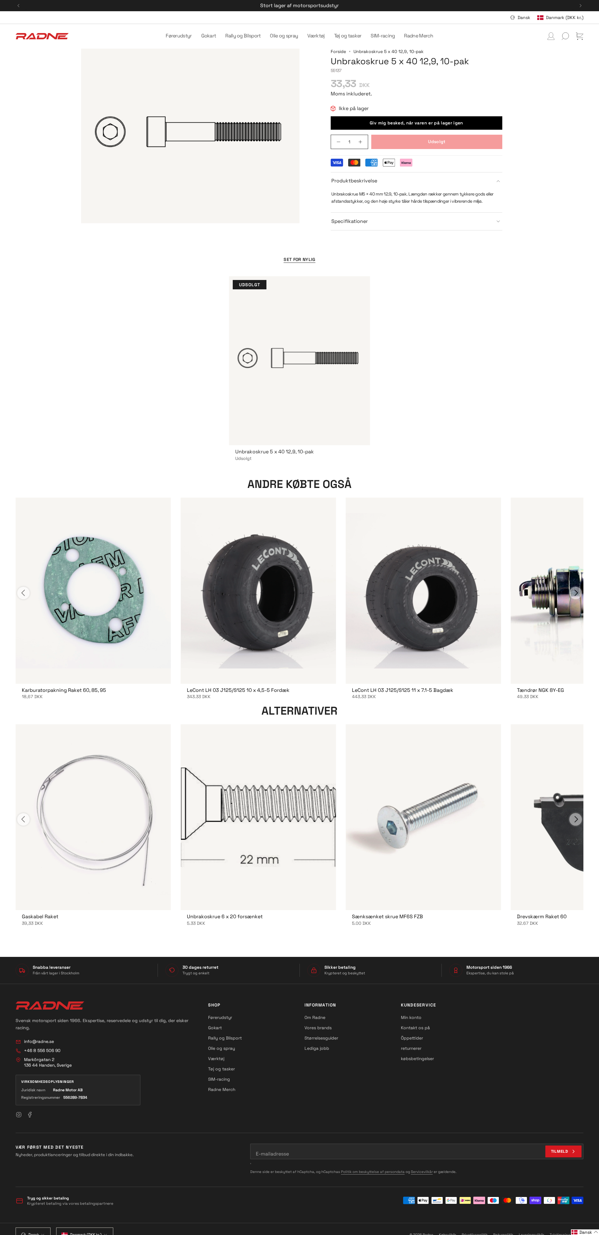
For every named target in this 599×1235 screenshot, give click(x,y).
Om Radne (314, 1017)
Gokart (215, 1027)
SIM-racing (219, 1079)
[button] (178, 36)
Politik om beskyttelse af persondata (373, 1172)
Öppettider (412, 1038)
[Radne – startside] (50, 1005)
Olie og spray (221, 1048)
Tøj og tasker (221, 1069)
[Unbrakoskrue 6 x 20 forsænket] (258, 817)
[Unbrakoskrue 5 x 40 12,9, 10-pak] (299, 360)
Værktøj (216, 1058)
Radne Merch (221, 1089)
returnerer (411, 1048)
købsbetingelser (417, 1058)
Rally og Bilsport (225, 1038)
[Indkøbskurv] (579, 36)
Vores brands (318, 1027)
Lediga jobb (316, 1048)
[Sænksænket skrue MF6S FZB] (423, 817)
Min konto (411, 1017)
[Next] (580, 5)
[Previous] (18, 5)
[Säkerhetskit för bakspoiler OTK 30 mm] (258, 591)
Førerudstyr (220, 1017)
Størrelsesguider (321, 1038)
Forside (338, 51)
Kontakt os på (415, 1027)
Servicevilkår (422, 1172)
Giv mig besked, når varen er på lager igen (416, 123)
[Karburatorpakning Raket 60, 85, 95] (93, 591)
